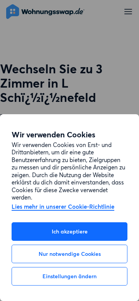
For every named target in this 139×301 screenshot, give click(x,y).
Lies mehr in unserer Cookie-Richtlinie (63, 207)
